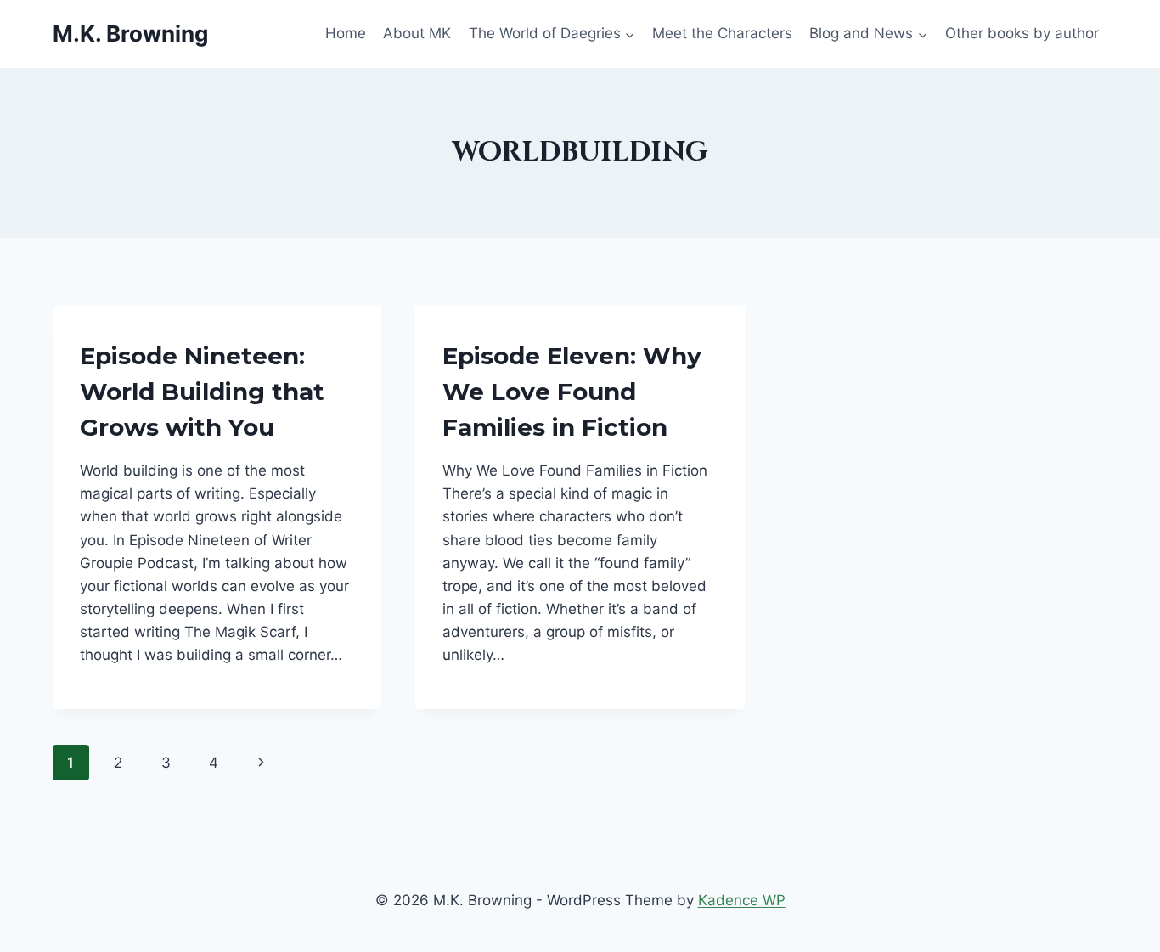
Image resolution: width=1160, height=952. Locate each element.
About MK (417, 33)
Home (345, 33)
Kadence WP (742, 900)
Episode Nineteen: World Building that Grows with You (202, 391)
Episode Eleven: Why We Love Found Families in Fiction (571, 391)
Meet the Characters (722, 33)
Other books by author (1022, 33)
